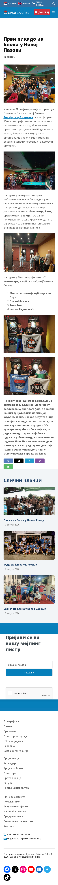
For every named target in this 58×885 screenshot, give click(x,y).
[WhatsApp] (8, 466)
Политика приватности (18, 821)
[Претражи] (53, 3)
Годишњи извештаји (17, 788)
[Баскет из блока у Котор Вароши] (29, 589)
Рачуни (8, 783)
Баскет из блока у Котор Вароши (25, 608)
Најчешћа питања (15, 811)
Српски (12, 3)
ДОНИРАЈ (43, 12)
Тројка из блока (14, 768)
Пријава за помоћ (15, 796)
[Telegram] (29, 461)
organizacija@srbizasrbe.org (24, 838)
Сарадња (9, 746)
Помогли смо (12, 801)
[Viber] (40, 461)
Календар (10, 763)
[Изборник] (53, 12)
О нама (8, 726)
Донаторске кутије (16, 736)
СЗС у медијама (13, 741)
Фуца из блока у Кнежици (20, 564)
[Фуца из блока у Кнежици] (29, 545)
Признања (10, 731)
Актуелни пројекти (16, 806)
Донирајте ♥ (11, 721)
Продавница (11, 758)
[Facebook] (8, 461)
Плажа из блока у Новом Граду (24, 520)
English (26, 3)
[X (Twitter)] (19, 461)
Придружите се (13, 816)
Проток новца (12, 778)
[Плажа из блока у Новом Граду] (29, 501)
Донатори (10, 773)
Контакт (9, 826)
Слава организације (16, 751)
